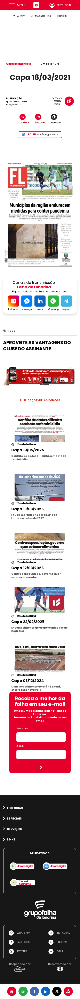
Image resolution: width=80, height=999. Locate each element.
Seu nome (22, 728)
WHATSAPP (19, 16)
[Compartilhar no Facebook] (34, 991)
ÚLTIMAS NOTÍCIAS (41, 16)
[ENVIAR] (41, 767)
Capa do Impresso (19, 64)
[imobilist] (11, 991)
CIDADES (61, 16)
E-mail (20, 745)
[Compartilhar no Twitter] (57, 991)
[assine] (68, 991)
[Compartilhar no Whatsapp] (23, 991)
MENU (21, 5)
